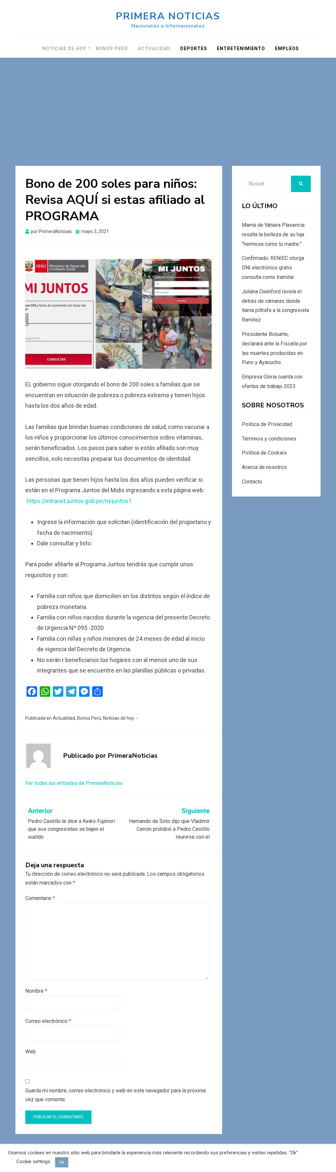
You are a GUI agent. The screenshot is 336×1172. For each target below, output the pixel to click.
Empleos (287, 48)
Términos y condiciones (269, 439)
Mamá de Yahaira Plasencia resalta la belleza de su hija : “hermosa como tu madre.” (274, 234)
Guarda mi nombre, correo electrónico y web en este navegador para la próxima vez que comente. (115, 1095)
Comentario (40, 898)
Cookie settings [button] (33, 1161)
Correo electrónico (48, 1021)
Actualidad (154, 48)
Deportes (193, 48)
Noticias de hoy (64, 48)
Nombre (36, 991)
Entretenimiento (241, 48)
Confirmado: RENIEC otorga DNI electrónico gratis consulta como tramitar (273, 267)
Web (30, 1051)
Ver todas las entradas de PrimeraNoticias (74, 783)
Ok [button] (61, 1162)
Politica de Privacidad (267, 424)
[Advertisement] (168, 107)
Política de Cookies (264, 453)
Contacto (252, 482)
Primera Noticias (168, 16)
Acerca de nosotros (264, 467)
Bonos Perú (112, 48)
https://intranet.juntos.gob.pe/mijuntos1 (79, 501)
